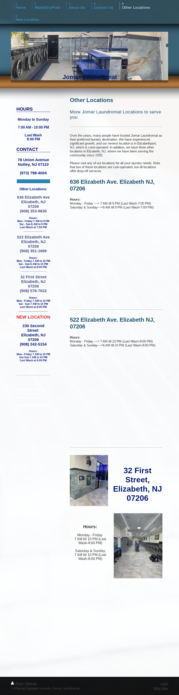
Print (19, 683)
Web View (161, 688)
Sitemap (31, 683)
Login (164, 683)
